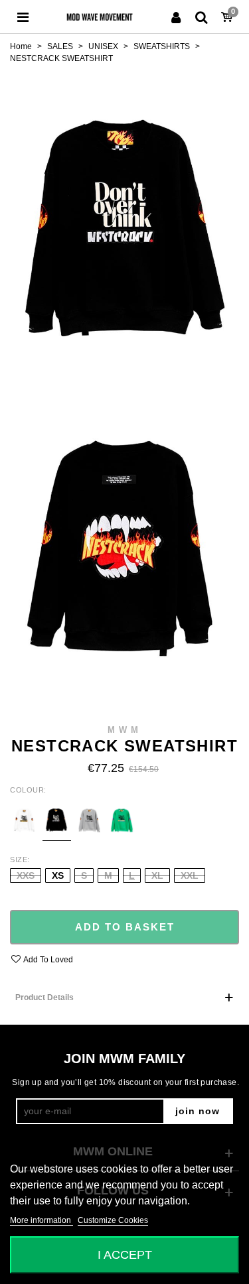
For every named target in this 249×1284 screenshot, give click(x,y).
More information (41, 1220)
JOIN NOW (197, 1111)
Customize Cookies (113, 1220)
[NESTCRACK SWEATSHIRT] (124, 222)
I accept (125, 1254)
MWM (125, 730)
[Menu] (22, 16)
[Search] (201, 16)
